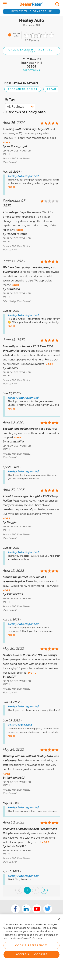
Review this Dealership (31, 11)
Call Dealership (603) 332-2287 (31, 51)
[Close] (59, 919)
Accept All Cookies (32, 954)
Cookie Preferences (31, 945)
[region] (31, 937)
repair (52, 89)
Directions (31, 70)
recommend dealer (22, 89)
